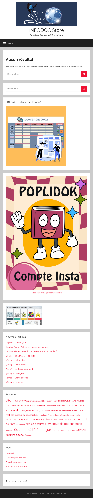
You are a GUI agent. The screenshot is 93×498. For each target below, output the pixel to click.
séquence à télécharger (31, 429)
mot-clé (10, 415)
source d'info (44, 423)
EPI (36, 411)
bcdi (39, 401)
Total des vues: (13, 481)
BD (43, 400)
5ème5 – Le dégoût (15, 373)
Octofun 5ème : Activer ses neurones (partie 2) (27, 347)
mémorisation (52, 415)
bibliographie (51, 401)
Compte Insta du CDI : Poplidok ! (21, 356)
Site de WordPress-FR (16, 466)
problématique (50, 419)
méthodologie (65, 415)
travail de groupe (69, 430)
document (51, 406)
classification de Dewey (30, 405)
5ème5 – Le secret (14, 382)
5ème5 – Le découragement (19, 369)
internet (74, 411)
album (10, 400)
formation (57, 410)
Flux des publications (16, 458)
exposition (41, 411)
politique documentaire (29, 419)
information (66, 411)
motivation (41, 415)
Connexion (11, 453)
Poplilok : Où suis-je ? (16, 342)
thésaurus (55, 430)
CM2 (44, 406)
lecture (81, 411)
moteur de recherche (26, 415)
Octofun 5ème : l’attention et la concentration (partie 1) (31, 351)
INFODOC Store (46, 30)
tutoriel (20, 434)
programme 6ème (64, 419)
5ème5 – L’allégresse (16, 364)
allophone (20, 400)
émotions (28, 435)
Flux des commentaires (17, 462)
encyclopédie (28, 410)
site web (31, 423)
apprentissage (32, 401)
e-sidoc (16, 410)
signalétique (20, 424)
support (9, 430)
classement (12, 405)
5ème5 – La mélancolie (17, 378)
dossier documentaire (69, 405)
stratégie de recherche (67, 424)
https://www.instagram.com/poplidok (47, 293)
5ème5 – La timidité (15, 360)
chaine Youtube (77, 401)
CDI (67, 400)
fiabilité (48, 410)
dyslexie (8, 411)
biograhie (60, 401)
